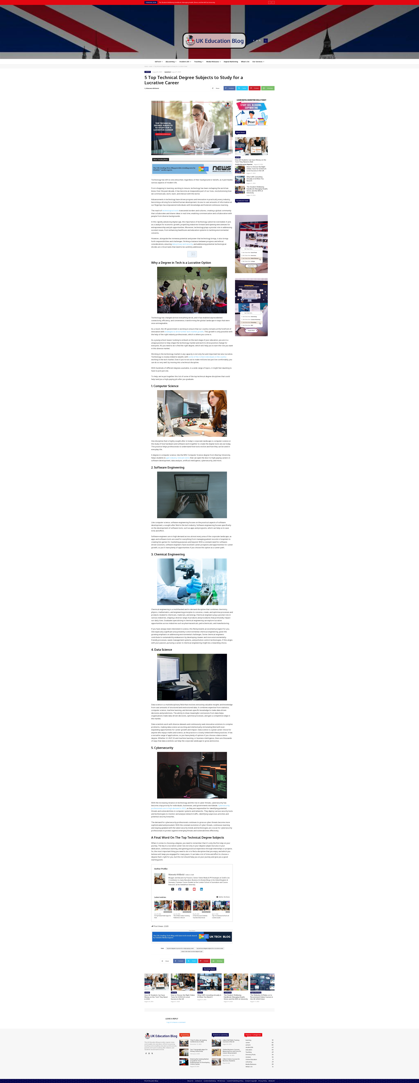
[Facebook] (253, 40)
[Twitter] (259, 40)
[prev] (269, 2)
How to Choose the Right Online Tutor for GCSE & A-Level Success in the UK (183, 2)
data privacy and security (182, 244)
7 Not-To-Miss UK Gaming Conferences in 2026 (198, 1041)
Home (146, 66)
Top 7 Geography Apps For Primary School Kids (199, 1050)
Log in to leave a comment (176, 1022)
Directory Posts (167, 912)
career (150, 66)
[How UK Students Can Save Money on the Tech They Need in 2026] (251, 146)
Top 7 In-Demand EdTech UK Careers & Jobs (220, 916)
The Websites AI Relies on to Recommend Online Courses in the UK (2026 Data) (261, 997)
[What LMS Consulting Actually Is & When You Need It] (240, 180)
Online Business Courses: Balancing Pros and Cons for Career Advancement (232, 1051)
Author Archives (224, 897)
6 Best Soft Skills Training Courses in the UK (231, 1041)
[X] (173, 889)
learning (238, 172)
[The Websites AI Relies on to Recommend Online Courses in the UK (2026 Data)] (262, 982)
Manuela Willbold (152, 88)
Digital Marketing (256, 992)
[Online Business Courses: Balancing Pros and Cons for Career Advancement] (216, 1052)
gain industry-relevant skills (178, 458)
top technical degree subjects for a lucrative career (210, 948)
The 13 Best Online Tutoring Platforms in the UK (181, 916)
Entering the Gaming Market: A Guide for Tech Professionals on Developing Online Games (200, 1061)
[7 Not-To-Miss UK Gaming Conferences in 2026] (183, 1043)
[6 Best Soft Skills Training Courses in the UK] (216, 1043)
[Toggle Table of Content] (192, 254)
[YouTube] (194, 889)
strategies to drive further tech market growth (184, 331)
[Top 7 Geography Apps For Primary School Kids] (183, 1052)
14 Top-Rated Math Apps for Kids (162, 916)
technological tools (170, 210)
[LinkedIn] (201, 889)
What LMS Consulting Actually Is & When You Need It (255, 179)
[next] (273, 2)
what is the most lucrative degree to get (191, 951)
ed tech (238, 157)
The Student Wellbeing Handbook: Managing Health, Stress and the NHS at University (257, 190)
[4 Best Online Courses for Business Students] (216, 1062)
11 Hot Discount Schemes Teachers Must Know (200, 916)
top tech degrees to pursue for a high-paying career (180, 948)
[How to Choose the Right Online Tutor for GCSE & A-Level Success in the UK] (240, 170)
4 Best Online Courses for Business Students (231, 1060)
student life (239, 192)
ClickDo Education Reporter (243, 164)
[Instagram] (256, 40)
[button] (266, 41)
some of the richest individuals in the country (207, 357)
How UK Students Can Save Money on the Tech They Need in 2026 (250, 161)
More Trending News (161, 159)
